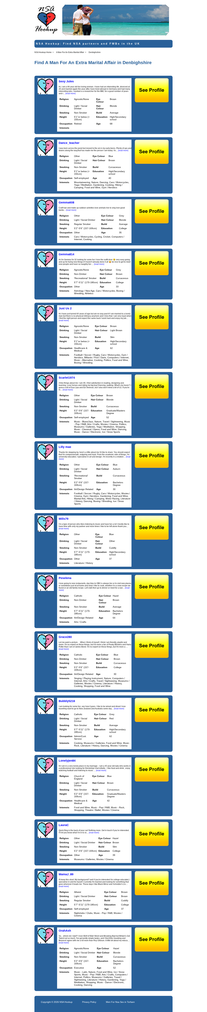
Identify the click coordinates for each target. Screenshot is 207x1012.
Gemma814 (66, 254)
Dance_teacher (69, 143)
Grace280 (65, 637)
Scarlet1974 (67, 377)
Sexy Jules (66, 81)
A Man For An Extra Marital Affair (70, 52)
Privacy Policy (89, 1002)
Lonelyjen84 (67, 760)
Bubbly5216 (67, 701)
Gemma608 (66, 202)
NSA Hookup (66, 1002)
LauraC (64, 825)
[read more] (70, 93)
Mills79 (63, 518)
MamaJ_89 (66, 874)
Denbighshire (95, 52)
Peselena (65, 578)
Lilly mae (65, 447)
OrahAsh (65, 930)
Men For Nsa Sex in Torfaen (120, 1002)
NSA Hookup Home (43, 52)
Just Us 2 (65, 308)
